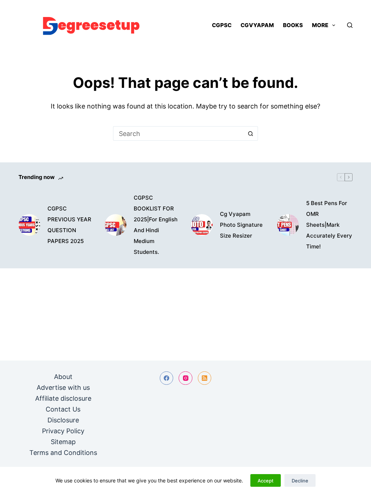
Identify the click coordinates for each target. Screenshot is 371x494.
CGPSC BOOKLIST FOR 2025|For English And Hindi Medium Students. (156, 224)
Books (293, 25)
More (320, 25)
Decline (300, 481)
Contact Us (63, 409)
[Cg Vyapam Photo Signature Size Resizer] (202, 225)
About (63, 376)
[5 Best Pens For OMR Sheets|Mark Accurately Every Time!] (288, 225)
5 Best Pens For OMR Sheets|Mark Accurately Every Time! (329, 225)
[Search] (350, 25)
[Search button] (250, 133)
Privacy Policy (63, 431)
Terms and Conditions (63, 452)
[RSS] (205, 378)
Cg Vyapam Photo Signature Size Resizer (241, 224)
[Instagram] (185, 378)
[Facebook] (167, 378)
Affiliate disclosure (63, 398)
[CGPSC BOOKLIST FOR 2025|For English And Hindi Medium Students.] (115, 225)
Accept (266, 481)
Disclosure (63, 420)
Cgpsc (222, 25)
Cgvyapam (257, 25)
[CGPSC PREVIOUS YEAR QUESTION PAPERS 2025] (29, 225)
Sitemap (63, 442)
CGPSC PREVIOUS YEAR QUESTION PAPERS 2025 (69, 224)
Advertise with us (63, 387)
